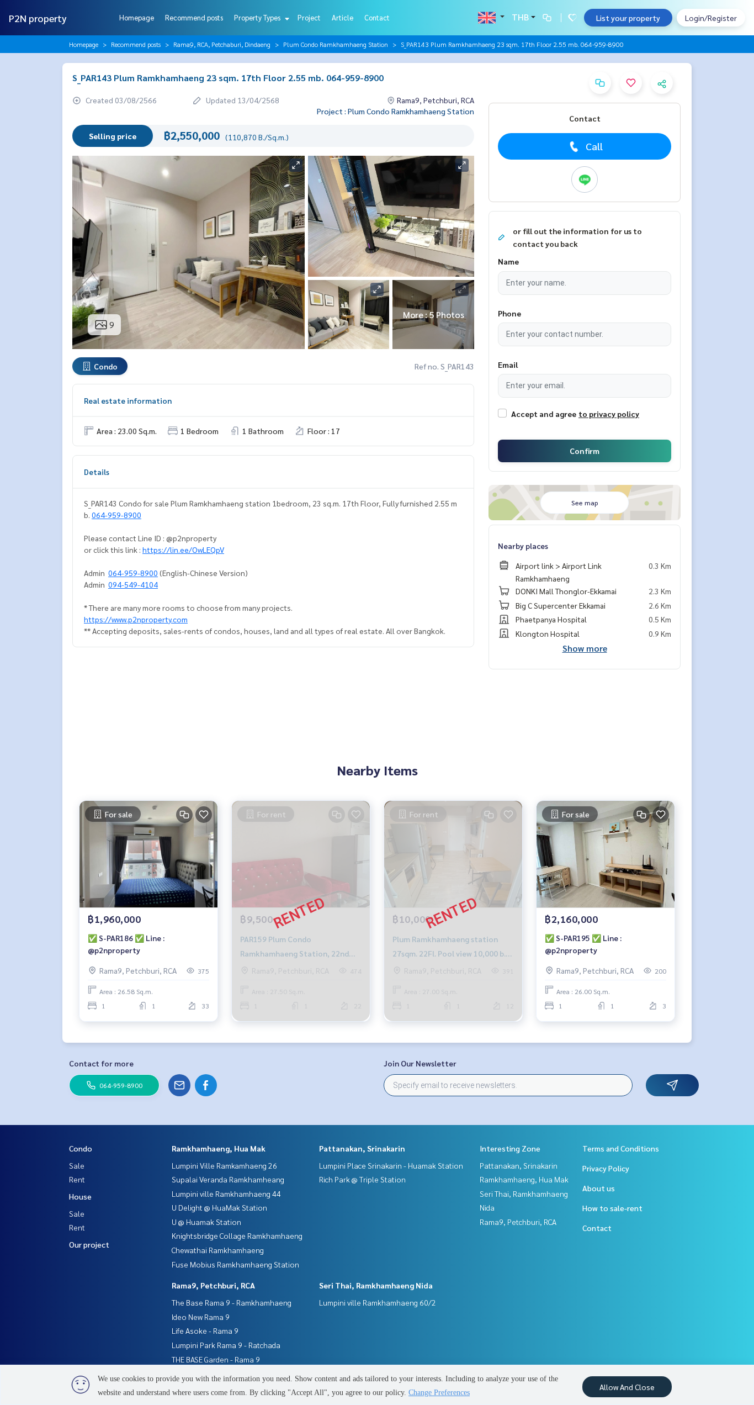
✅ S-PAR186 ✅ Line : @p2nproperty (126, 944)
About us (598, 1188)
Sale (76, 1165)
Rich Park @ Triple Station (362, 1179)
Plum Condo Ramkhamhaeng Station (335, 44)
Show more (584, 648)
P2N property (38, 18)
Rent (77, 1179)
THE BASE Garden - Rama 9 (216, 1359)
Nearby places (523, 546)
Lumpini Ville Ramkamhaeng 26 (224, 1165)
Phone (509, 313)
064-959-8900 (116, 515)
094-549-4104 (133, 584)
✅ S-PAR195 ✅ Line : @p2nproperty (583, 944)
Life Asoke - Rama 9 (205, 1330)
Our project (89, 1244)
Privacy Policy (605, 1168)
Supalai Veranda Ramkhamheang (228, 1179)
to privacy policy (608, 414)
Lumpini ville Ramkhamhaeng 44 (226, 1193)
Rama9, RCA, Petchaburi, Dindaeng (221, 44)
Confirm (584, 451)
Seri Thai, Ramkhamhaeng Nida (376, 1285)
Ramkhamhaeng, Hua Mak (219, 1148)
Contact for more (101, 1063)
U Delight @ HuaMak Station (219, 1207)
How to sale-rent (612, 1208)
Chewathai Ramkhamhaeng (218, 1250)
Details (96, 472)
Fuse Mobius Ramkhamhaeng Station (235, 1264)
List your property (628, 18)
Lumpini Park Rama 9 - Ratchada (226, 1345)
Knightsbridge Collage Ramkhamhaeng (237, 1235)
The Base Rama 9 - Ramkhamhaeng (231, 1302)
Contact (377, 17)
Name (508, 261)
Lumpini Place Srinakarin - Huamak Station (391, 1165)
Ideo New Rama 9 (201, 1317)
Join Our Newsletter (420, 1063)
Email (508, 364)
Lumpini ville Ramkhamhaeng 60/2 (377, 1302)
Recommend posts (194, 17)
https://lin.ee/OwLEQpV (183, 549)
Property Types (258, 17)
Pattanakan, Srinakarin (362, 1148)
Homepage (136, 17)
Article (342, 17)
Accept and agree (543, 414)
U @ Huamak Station (206, 1222)
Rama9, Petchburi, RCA (213, 1285)
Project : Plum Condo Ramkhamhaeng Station (395, 111)
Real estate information (128, 400)
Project (309, 17)
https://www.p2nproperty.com (136, 619)
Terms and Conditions (620, 1148)
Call (594, 146)
